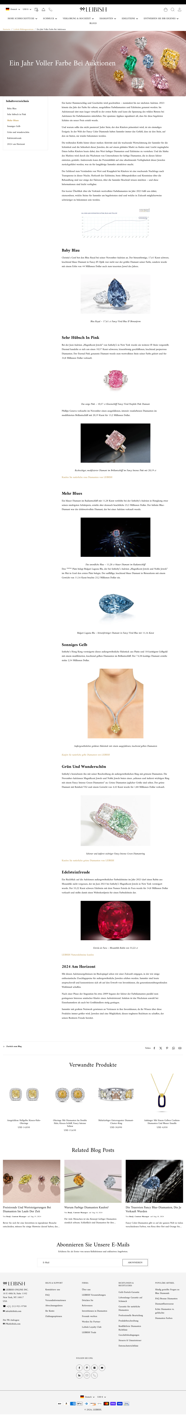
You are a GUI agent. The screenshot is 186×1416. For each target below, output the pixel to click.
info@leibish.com (13, 1311)
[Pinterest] (87, 1368)
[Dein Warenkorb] (165, 9)
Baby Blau (11, 109)
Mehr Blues (13, 121)
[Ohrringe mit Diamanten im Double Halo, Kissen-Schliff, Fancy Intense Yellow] (70, 1095)
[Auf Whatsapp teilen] (173, 1048)
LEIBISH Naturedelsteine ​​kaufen (78, 955)
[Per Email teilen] (180, 1048)
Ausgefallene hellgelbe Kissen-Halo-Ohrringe (24, 1121)
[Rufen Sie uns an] (50, 9)
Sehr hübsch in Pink (16, 115)
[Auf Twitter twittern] (161, 1048)
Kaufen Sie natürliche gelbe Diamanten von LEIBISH (86, 755)
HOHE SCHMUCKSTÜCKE (21, 19)
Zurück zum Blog (14, 1046)
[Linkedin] (79, 1375)
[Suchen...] (172, 9)
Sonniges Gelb (13, 126)
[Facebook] (79, 1368)
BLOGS (93, 23)
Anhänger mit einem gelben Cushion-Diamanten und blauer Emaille (162, 1121)
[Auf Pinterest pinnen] (167, 1048)
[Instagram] (94, 1368)
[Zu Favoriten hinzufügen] (40, 1078)
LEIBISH (97, 1410)
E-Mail (46, 1262)
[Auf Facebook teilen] (154, 1048)
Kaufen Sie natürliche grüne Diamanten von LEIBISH (88, 860)
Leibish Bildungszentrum (24, 29)
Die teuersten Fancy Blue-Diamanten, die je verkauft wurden (153, 1210)
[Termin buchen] (36, 9)
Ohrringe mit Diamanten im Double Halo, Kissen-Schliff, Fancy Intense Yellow (70, 1123)
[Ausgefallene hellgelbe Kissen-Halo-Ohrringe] (24, 1095)
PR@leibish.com (13, 1324)
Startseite (6, 29)
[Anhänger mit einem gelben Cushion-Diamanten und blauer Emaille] (162, 1095)
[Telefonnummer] (94, 1375)
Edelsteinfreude (14, 138)
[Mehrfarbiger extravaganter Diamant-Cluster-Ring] (116, 1095)
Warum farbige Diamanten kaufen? (86, 1208)
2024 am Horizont (16, 144)
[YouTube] (102, 1368)
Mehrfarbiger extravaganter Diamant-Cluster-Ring (116, 1121)
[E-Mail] (87, 1375)
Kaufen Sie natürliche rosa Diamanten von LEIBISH (87, 477)
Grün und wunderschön (18, 132)
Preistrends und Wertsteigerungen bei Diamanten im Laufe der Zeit (27, 1210)
